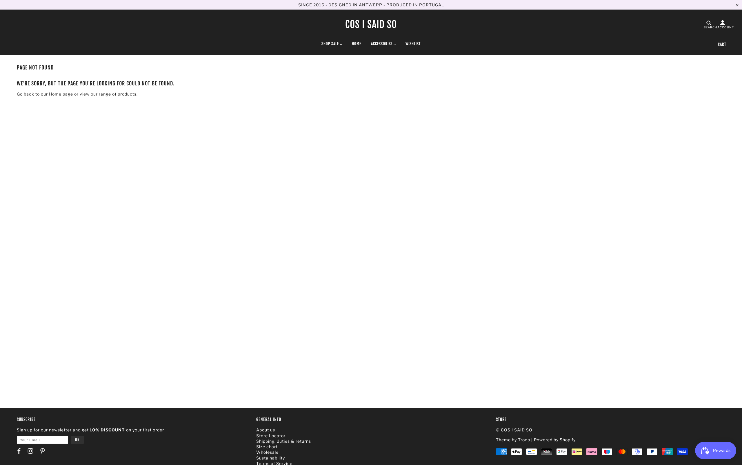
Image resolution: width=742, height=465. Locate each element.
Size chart (267, 446)
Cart (722, 44)
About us (265, 429)
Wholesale (267, 452)
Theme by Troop (513, 439)
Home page (61, 93)
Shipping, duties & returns (283, 441)
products (127, 93)
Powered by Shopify (555, 439)
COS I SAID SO (371, 24)
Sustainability (270, 457)
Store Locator (270, 435)
